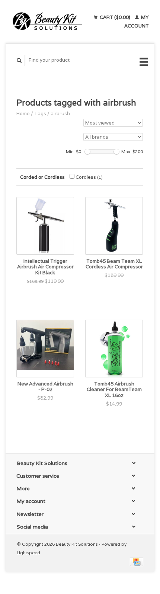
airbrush (60, 113)
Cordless (88, 177)
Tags (40, 113)
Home (23, 113)
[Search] (19, 60)
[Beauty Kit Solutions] (47, 21)
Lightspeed (28, 552)
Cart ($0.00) (115, 17)
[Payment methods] (136, 561)
